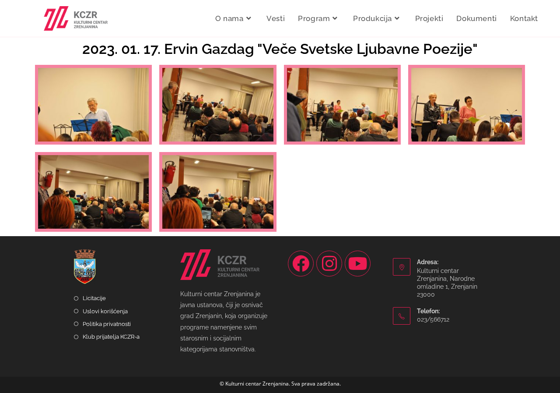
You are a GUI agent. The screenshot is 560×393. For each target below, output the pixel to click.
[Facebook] (301, 263)
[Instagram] (329, 263)
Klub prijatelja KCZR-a (111, 336)
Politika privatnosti (107, 324)
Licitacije (94, 298)
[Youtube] (358, 263)
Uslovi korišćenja (105, 311)
